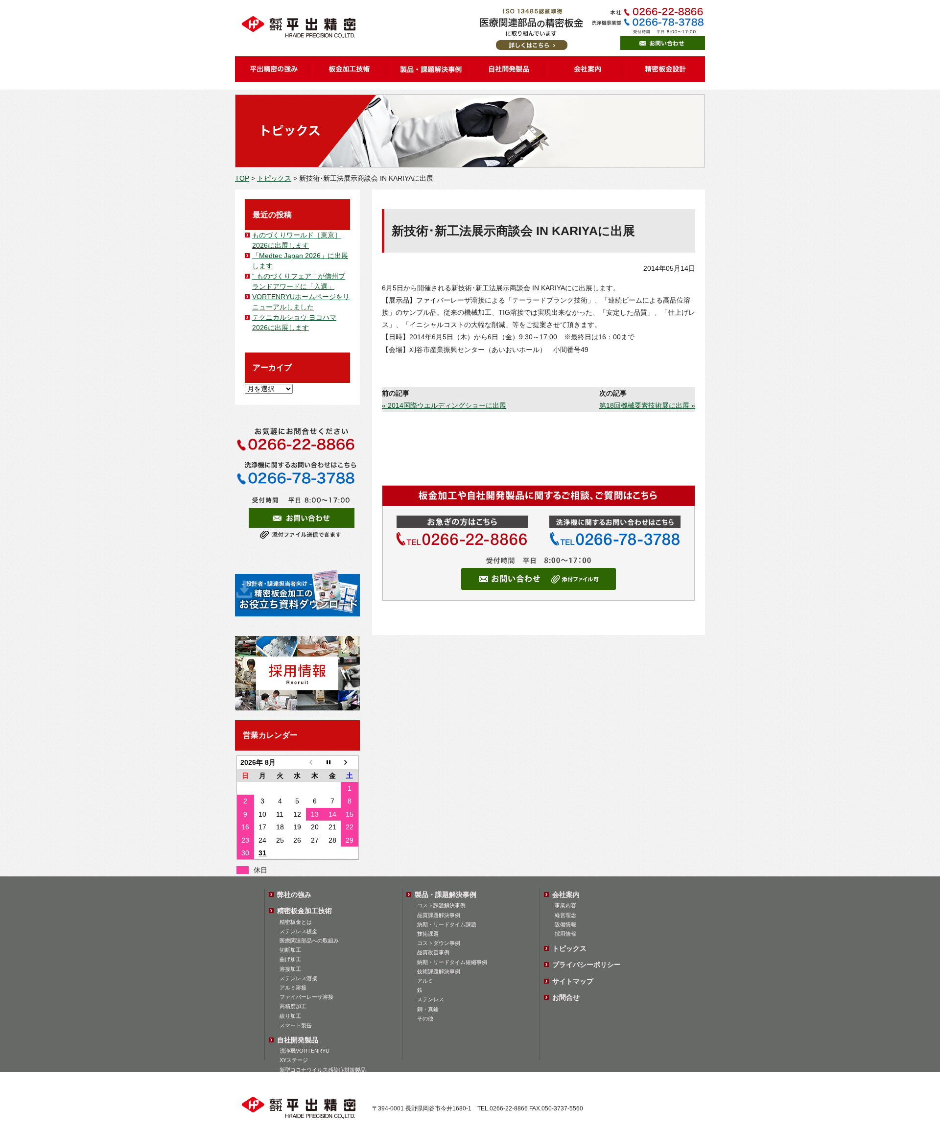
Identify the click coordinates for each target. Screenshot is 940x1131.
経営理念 (565, 915)
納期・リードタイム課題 (446, 924)
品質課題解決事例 (438, 915)
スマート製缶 (296, 1025)
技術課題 (428, 934)
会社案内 (566, 894)
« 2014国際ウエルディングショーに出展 (444, 405)
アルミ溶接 (293, 987)
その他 (425, 1018)
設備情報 (565, 924)
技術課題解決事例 (438, 971)
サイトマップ (572, 981)
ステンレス (430, 999)
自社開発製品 (297, 1040)
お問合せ (566, 997)
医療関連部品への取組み (309, 940)
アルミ (425, 981)
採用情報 (565, 934)
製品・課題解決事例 (445, 894)
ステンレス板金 (298, 931)
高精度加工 (293, 1006)
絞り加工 (290, 1016)
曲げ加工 (290, 959)
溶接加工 (290, 969)
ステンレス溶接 (298, 978)
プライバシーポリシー (586, 964)
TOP (242, 178)
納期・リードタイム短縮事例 (452, 962)
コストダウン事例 (438, 943)
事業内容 (565, 905)
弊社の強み (294, 894)
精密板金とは (296, 922)
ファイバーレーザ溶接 (306, 997)
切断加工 (290, 950)
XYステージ (294, 1060)
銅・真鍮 (428, 1009)
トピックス (274, 178)
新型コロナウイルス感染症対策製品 (323, 1070)
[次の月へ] (349, 762)
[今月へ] (332, 762)
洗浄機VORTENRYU (304, 1051)
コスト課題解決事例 (441, 905)
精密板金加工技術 (304, 911)
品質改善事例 (433, 952)
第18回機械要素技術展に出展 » (647, 405)
